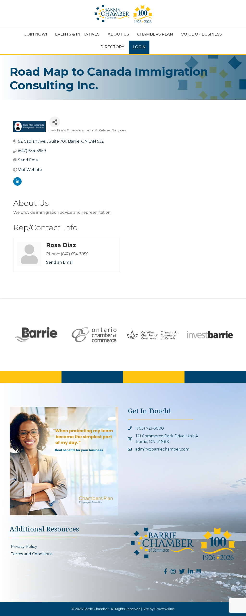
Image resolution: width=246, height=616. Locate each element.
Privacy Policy (24, 546)
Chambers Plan (155, 34)
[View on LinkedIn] (17, 184)
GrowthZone (164, 609)
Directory (112, 47)
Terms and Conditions (31, 554)
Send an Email (60, 262)
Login (139, 47)
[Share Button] (54, 121)
